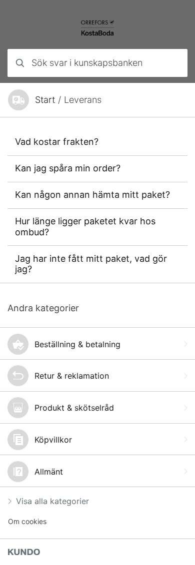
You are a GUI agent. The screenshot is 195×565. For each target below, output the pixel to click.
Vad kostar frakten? (56, 141)
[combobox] (98, 63)
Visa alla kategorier (52, 501)
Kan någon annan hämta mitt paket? (92, 194)
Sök (167, 62)
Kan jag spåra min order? (67, 168)
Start (45, 99)
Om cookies (27, 521)
